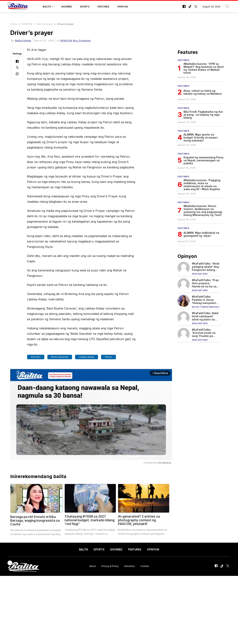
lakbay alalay (86, 357)
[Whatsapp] (17, 74)
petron (108, 357)
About (92, 566)
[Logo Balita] (17, 6)
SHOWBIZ (66, 6)
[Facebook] (17, 61)
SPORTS (84, 6)
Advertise (129, 566)
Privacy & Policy (110, 566)
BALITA (47, 6)
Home (13, 24)
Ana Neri (36, 357)
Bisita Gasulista (59, 357)
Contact (144, 566)
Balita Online (23, 40)
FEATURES (103, 6)
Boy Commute (45, 24)
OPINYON (122, 6)
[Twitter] (17, 67)
